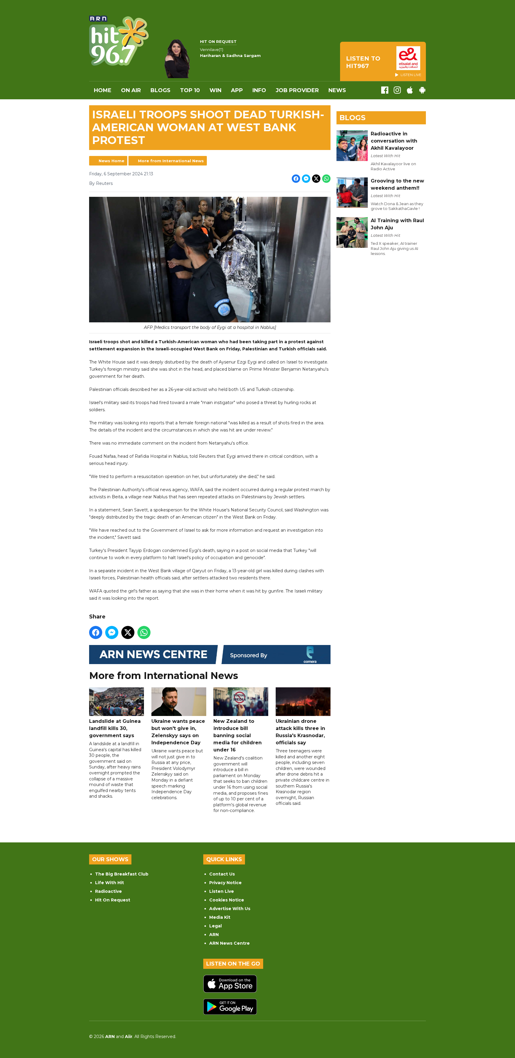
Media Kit (219, 917)
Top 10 (190, 90)
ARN (214, 934)
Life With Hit (109, 882)
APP (237, 90)
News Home (111, 160)
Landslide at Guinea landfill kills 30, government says (115, 728)
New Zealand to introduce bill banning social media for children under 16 (237, 735)
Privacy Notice (225, 882)
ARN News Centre (229, 943)
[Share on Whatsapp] (326, 178)
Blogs (160, 90)
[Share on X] (316, 178)
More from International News (171, 160)
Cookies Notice (226, 900)
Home (102, 90)
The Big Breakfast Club (121, 874)
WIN (215, 90)
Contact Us (222, 874)
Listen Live (221, 891)
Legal (215, 926)
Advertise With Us (229, 908)
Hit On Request (112, 900)
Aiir (128, 1036)
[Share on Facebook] (296, 178)
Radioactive (108, 891)
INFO (259, 90)
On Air (131, 90)
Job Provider (297, 90)
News (337, 90)
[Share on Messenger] (306, 178)
